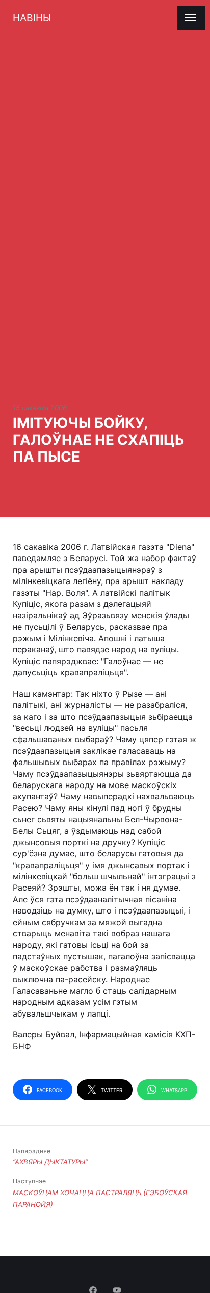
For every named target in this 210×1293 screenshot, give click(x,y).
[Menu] (191, 18)
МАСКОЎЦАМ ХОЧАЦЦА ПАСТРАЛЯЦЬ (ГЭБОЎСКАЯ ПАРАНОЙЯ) (100, 1192)
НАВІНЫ (32, 18)
